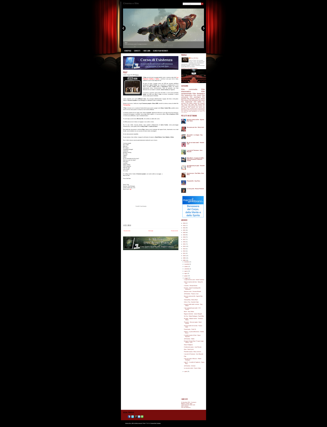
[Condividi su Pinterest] (130, 225)
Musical (185, 112)
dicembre (186, 262)
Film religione (184, 109)
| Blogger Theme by (151, 423)
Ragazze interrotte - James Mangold (193, 314)
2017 (184, 239)
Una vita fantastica (185, 407)
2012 (184, 251)
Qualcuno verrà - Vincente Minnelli (192, 291)
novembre (187, 264)
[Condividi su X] (127, 225)
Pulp (125, 72)
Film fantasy (190, 98)
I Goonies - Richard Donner (190, 285)
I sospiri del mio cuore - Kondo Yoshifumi (194, 279)
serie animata (198, 104)
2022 (184, 227)
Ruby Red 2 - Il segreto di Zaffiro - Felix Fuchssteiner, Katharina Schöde (196, 159)
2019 (184, 234)
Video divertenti (190, 108)
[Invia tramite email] (124, 225)
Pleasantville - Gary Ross (193, 181)
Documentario (201, 108)
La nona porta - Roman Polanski (195, 188)
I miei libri (146, 50)
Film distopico (201, 103)
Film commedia (189, 89)
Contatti (137, 50)
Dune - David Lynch (189, 349)
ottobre (186, 266)
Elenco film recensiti (160, 50)
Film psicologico (195, 97)
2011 (184, 253)
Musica (137, 75)
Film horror (201, 100)
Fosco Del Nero (194, 58)
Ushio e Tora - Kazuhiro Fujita (191, 302)
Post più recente (127, 230)
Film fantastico (199, 94)
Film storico (184, 104)
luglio (185, 273)
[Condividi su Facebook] (129, 225)
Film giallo (191, 104)
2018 (184, 237)
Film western (199, 106)
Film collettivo (200, 111)
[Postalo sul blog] (125, 225)
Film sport (190, 109)
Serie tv (197, 98)
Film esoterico (191, 107)
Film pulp (188, 111)
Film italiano (189, 103)
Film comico (197, 95)
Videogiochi (194, 111)
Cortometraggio (201, 109)
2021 (184, 230)
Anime (203, 98)
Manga (195, 103)
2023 (184, 225)
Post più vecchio (174, 230)
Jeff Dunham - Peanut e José (191, 293)
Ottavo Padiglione (188, 344)
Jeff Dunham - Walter (189, 338)
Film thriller (197, 102)
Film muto (183, 111)
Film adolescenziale (190, 106)
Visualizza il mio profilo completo (189, 68)
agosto (186, 271)
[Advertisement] (193, 385)
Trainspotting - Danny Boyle (191, 299)
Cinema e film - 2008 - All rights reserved (133, 423)
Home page (150, 230)
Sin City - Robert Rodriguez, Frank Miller (194, 316)
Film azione (184, 100)
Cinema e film (131, 3)
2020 (184, 232)
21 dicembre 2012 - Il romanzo (188, 402)
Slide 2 (126, 42)
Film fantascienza (186, 95)
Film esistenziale (186, 102)
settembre (187, 268)
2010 (184, 255)
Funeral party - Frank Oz (190, 329)
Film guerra (199, 107)
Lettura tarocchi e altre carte (188, 404)
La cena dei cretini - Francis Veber (192, 368)
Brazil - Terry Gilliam (189, 311)
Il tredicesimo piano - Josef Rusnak (192, 347)
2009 (184, 258)
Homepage (127, 50)
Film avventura (193, 100)
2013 (184, 248)
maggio (186, 278)
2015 (184, 244)
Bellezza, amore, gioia (186, 403)
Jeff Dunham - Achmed (189, 365)
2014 (184, 246)
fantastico (195, 109)
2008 (184, 260)
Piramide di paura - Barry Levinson (192, 351)
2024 (184, 223)
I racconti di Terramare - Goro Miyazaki (193, 354)
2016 (184, 241)
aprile (185, 371)
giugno (186, 275)
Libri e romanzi (184, 406)
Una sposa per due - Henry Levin (195, 127)
